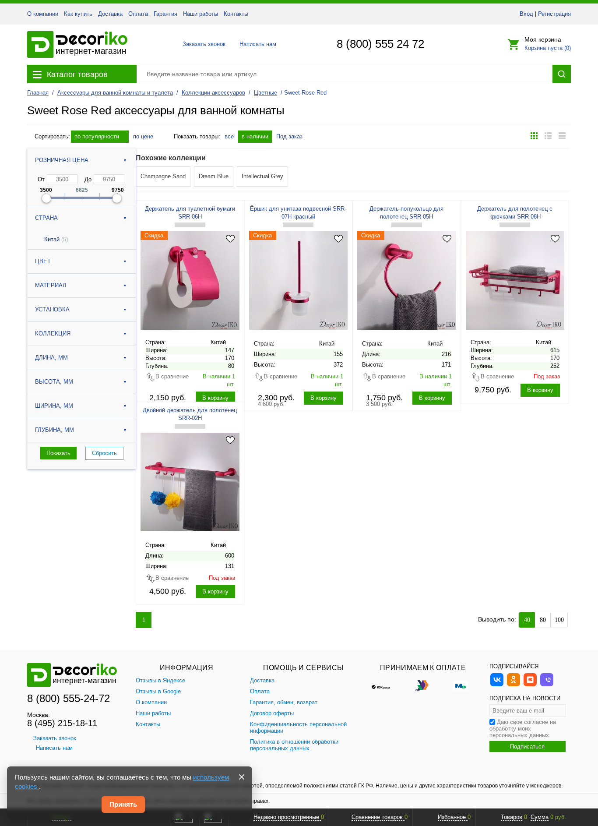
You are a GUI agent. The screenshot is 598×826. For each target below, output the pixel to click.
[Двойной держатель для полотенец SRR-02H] (190, 481)
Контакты (236, 14)
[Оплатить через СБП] (423, 685)
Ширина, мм (54, 405)
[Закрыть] (242, 777)
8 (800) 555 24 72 (380, 43)
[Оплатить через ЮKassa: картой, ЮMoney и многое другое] (385, 685)
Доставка (110, 14)
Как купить (78, 14)
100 (559, 620)
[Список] (548, 136)
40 (527, 620)
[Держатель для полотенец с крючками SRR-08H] (515, 280)
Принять (123, 804)
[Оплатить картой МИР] (460, 685)
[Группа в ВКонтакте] (496, 685)
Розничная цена (61, 160)
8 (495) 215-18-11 (62, 723)
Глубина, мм (54, 430)
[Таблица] (562, 136)
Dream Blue (214, 176)
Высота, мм (54, 381)
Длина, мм (51, 357)
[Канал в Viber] (546, 685)
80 (543, 620)
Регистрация (554, 14)
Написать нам (257, 44)
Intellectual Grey (262, 176)
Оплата (138, 14)
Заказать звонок (202, 44)
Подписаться (527, 746)
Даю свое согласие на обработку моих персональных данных (522, 728)
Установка (52, 309)
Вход (526, 14)
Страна (46, 218)
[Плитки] (534, 136)
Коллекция (52, 333)
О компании (42, 14)
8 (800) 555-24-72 (68, 698)
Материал (51, 285)
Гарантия (165, 14)
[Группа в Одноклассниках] (513, 685)
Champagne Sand (163, 176)
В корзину (215, 398)
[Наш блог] (530, 685)
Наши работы (200, 14)
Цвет (43, 261)
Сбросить (104, 453)
